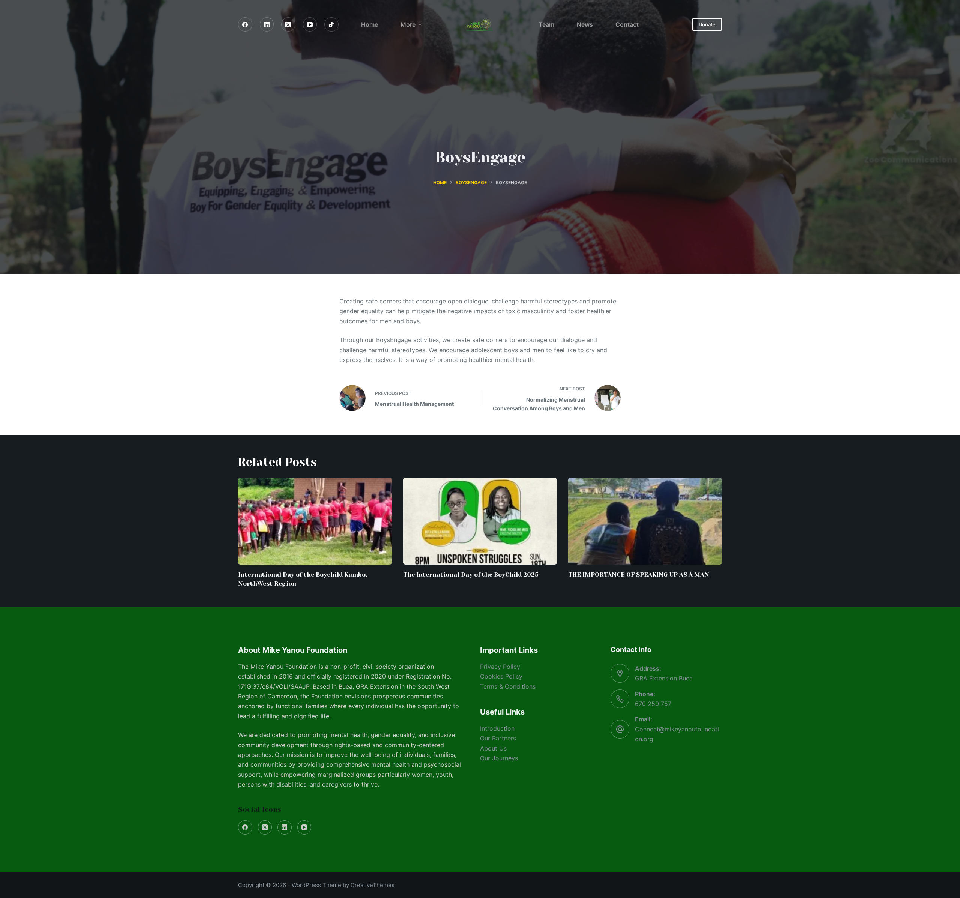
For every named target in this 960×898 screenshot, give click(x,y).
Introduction (497, 728)
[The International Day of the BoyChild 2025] (480, 521)
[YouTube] (310, 24)
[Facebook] (245, 24)
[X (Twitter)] (288, 24)
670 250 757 (653, 703)
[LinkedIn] (267, 24)
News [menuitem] (585, 24)
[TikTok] (331, 24)
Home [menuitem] (369, 24)
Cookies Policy (501, 676)
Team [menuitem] (546, 24)
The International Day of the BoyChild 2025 (470, 574)
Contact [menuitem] (627, 24)
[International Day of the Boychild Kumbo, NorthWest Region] (315, 521)
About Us (493, 748)
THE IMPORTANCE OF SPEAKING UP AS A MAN (638, 574)
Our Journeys (499, 758)
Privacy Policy (500, 666)
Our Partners (498, 738)
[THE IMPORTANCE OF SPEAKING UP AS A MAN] (645, 521)
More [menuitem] (408, 24)
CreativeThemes (372, 885)
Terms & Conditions (508, 686)
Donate (707, 24)
